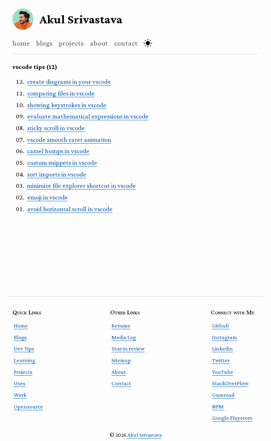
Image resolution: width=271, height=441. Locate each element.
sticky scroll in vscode (56, 128)
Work (20, 394)
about (99, 43)
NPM (218, 406)
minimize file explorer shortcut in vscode (81, 185)
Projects (23, 372)
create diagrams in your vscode (69, 81)
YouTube (222, 372)
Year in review (128, 348)
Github (220, 325)
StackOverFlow (230, 383)
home (21, 43)
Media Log (124, 337)
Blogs (20, 337)
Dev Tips (24, 348)
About (119, 372)
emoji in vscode (47, 197)
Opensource (28, 406)
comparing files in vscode (61, 93)
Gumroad (223, 394)
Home (21, 325)
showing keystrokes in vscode (66, 105)
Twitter (221, 360)
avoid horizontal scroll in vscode (70, 209)
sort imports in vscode (56, 174)
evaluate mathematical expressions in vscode (88, 116)
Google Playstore (232, 417)
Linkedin (222, 348)
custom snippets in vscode (62, 162)
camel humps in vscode (58, 151)
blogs (44, 43)
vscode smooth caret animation (69, 139)
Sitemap (121, 360)
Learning (24, 360)
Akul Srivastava (144, 435)
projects (71, 43)
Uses (19, 383)
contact (126, 43)
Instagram (224, 337)
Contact (121, 383)
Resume (121, 325)
